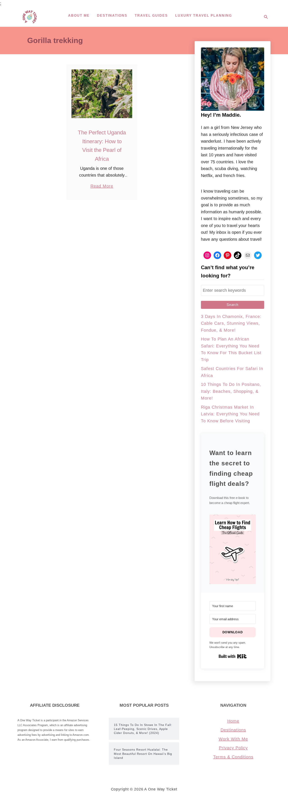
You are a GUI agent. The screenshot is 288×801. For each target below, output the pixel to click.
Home (233, 721)
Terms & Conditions (233, 757)
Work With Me (233, 739)
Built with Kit (233, 656)
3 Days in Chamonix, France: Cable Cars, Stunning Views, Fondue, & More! (231, 323)
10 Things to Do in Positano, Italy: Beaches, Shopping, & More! (231, 391)
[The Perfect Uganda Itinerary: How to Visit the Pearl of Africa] (101, 93)
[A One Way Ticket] (30, 17)
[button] (232, 549)
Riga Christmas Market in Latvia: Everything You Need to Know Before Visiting (230, 414)
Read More (101, 187)
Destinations (233, 730)
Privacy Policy (233, 748)
